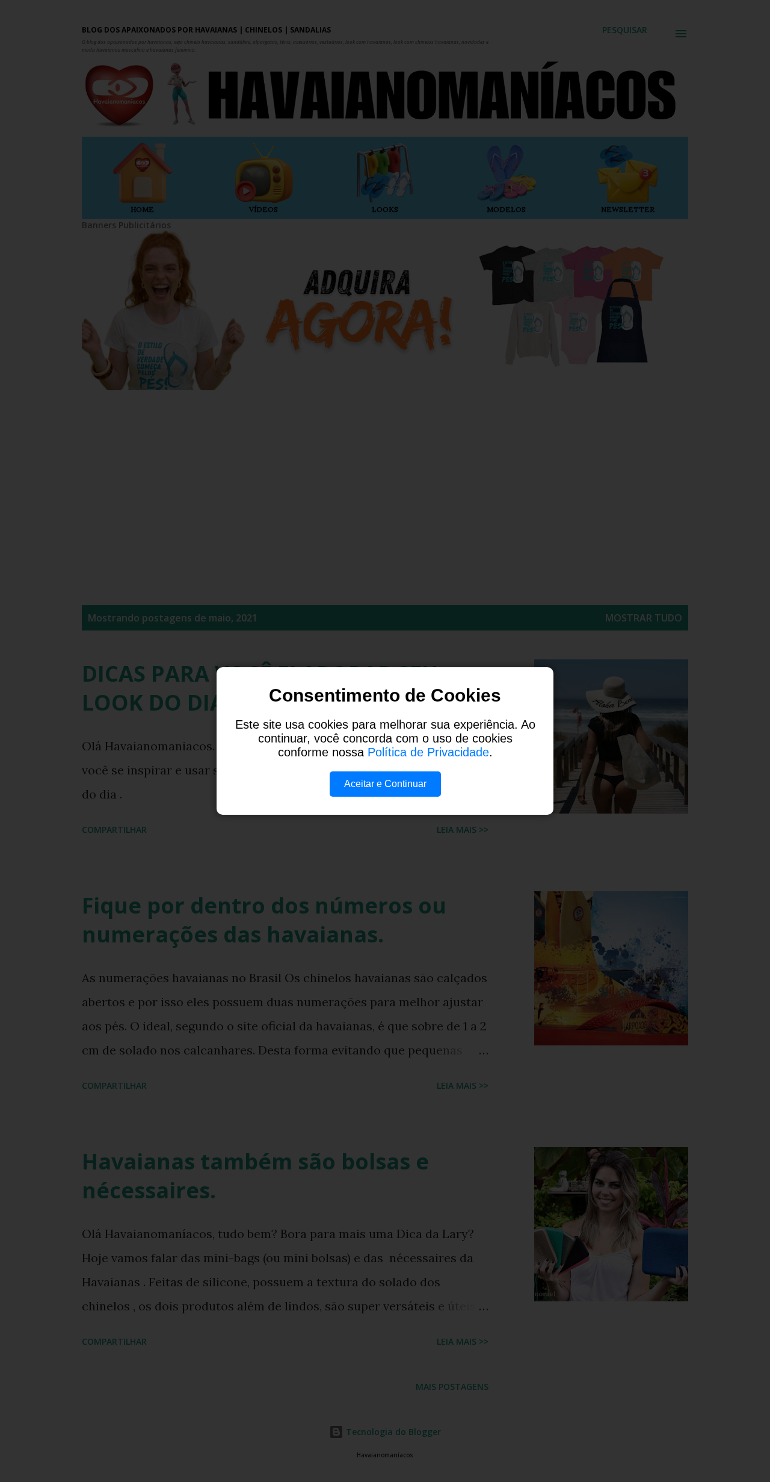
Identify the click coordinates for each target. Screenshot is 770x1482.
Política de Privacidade (428, 752)
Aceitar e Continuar (385, 784)
